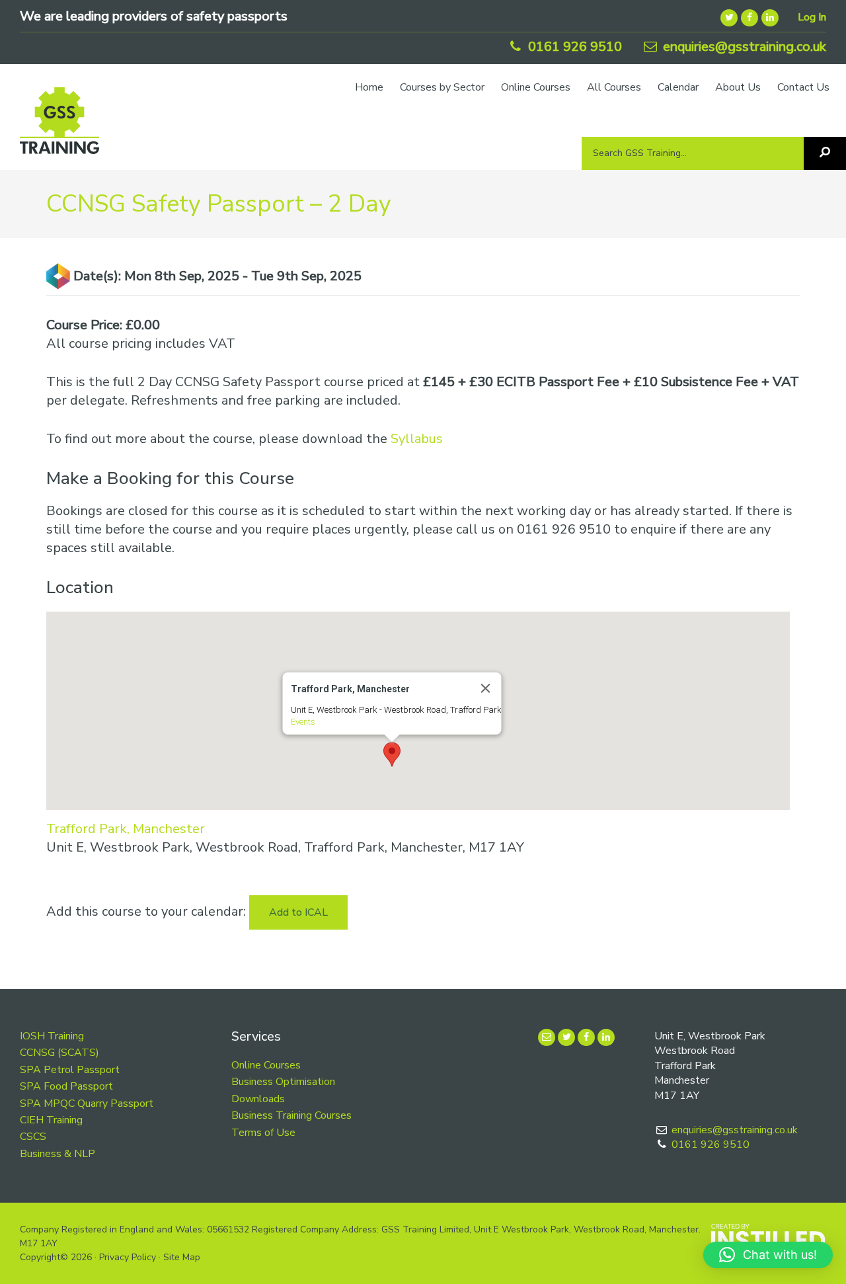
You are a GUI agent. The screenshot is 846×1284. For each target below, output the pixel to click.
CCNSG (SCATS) (59, 1052)
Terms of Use (263, 1132)
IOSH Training (52, 1036)
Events (302, 722)
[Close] (485, 688)
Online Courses (266, 1065)
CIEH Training (51, 1120)
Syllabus (417, 439)
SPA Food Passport (66, 1086)
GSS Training (59, 127)
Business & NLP (57, 1153)
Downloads (258, 1099)
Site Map (181, 1257)
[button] (392, 754)
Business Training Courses (291, 1115)
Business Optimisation (283, 1081)
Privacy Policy (127, 1257)
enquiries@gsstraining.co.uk (743, 47)
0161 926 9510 (573, 47)
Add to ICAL (298, 912)
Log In (812, 17)
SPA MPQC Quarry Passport (86, 1103)
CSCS (33, 1136)
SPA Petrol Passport (70, 1070)
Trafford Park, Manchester (125, 829)
